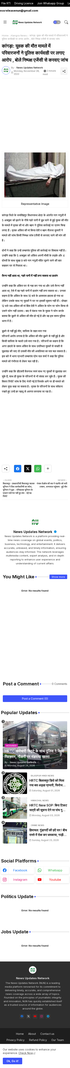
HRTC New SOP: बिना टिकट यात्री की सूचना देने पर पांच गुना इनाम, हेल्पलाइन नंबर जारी (48, 808)
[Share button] (48, 468)
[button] (57, 22)
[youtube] (35, 1016)
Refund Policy (38, 1040)
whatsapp (55, 870)
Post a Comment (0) (35, 698)
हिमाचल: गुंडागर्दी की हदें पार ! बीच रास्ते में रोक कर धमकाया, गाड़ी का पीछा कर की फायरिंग (48, 832)
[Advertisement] (35, 116)
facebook (20, 870)
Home (5, 35)
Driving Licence (23, 3)
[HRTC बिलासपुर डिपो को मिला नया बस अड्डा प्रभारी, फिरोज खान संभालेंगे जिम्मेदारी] (15, 783)
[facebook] (22, 1016)
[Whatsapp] (37, 468)
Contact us (47, 1034)
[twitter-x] (28, 1016)
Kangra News (19, 35)
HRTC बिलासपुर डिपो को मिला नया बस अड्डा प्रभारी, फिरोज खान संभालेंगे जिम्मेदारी (46, 783)
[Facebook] (17, 468)
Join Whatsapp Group (50, 3)
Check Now (25, 1053)
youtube (55, 879)
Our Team (57, 1040)
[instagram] (41, 1016)
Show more (58, 576)
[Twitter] (27, 468)
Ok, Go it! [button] (12, 1061)
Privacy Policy (15, 1040)
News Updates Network (33, 532)
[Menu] (5, 22)
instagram (20, 879)
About (32, 1034)
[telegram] (48, 1016)
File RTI (6, 3)
